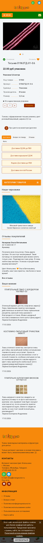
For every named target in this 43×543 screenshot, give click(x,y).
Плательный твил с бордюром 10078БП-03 (21, 290)
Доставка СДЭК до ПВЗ (21, 148)
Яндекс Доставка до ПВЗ (21, 163)
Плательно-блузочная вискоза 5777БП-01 (21, 379)
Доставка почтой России (21, 170)
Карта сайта (9, 515)
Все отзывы (7, 278)
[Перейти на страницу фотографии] (21, 209)
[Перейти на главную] (21, 8)
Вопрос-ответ (9, 500)
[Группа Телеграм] (4, 484)
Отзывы (7, 496)
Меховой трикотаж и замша (21, 225)
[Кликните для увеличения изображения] (21, 36)
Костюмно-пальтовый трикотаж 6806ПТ (21, 332)
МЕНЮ (8, 15)
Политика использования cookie (17, 507)
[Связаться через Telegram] (39, 3)
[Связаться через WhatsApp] (33, 3)
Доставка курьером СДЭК (21, 156)
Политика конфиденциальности (17, 504)
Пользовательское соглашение (17, 511)
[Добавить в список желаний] (33, 59)
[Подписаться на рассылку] (39, 15)
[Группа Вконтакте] (9, 484)
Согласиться (21, 540)
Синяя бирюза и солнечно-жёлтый (21, 228)
